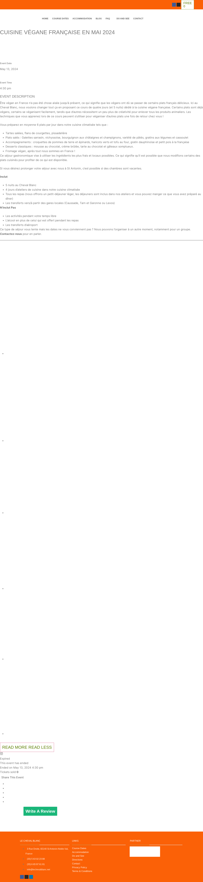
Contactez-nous (11, 234)
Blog (99, 18)
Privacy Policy (79, 867)
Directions (77, 859)
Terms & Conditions (82, 871)
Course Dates (60, 18)
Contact (138, 18)
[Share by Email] (6, 801)
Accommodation (82, 18)
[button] (104, 300)
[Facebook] (174, 5)
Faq (108, 18)
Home (45, 18)
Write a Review (40, 811)
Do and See (123, 18)
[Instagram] (178, 5)
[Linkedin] (31, 877)
